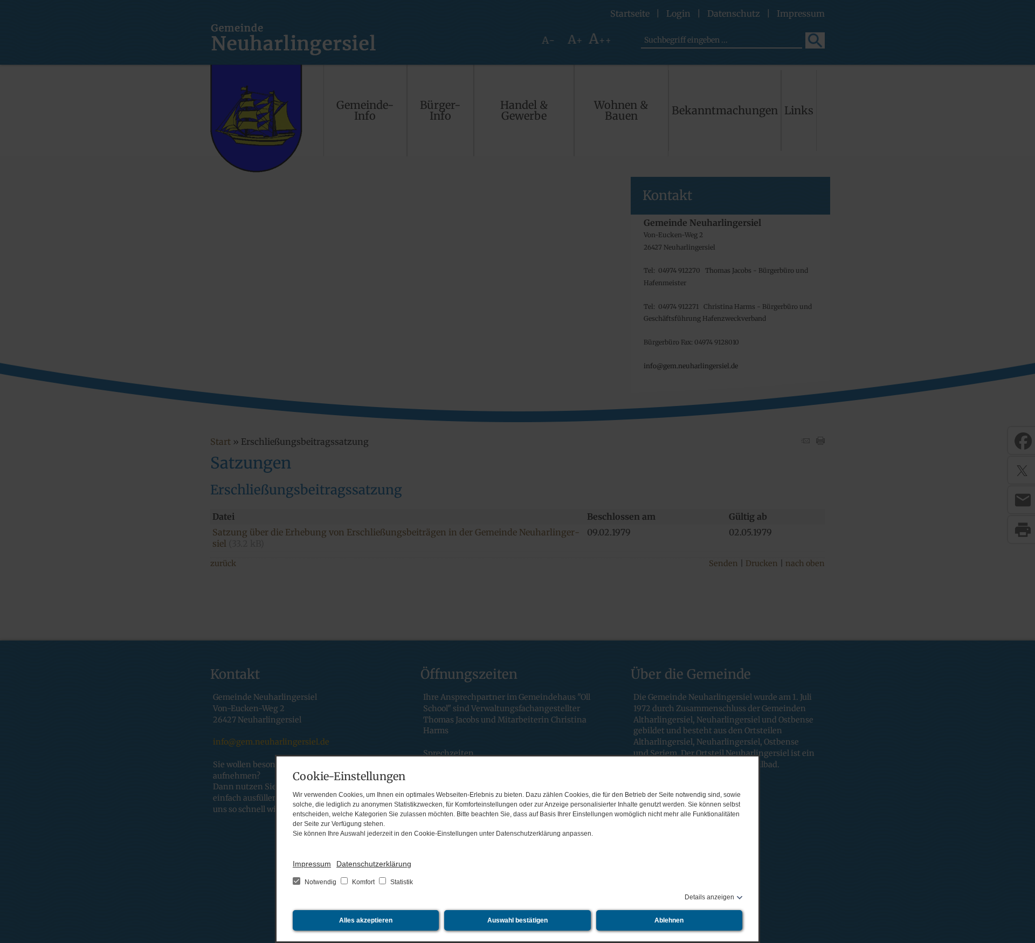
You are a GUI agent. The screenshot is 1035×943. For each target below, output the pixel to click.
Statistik (401, 882)
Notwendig (320, 882)
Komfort (363, 882)
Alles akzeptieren (365, 920)
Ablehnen (669, 920)
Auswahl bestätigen (517, 920)
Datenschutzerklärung (373, 863)
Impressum (312, 863)
